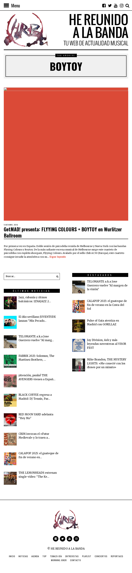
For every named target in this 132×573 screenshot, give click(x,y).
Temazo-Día (56, 556)
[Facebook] (104, 5)
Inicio (12, 556)
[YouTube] (116, 5)
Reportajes (117, 556)
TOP (44, 556)
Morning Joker (59, 560)
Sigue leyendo (58, 256)
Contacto (75, 560)
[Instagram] (121, 5)
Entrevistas (72, 556)
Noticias (23, 556)
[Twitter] (110, 5)
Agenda (35, 556)
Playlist (86, 556)
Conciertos (101, 556)
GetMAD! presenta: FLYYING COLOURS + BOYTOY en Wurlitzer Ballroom (63, 232)
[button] (56, 276)
